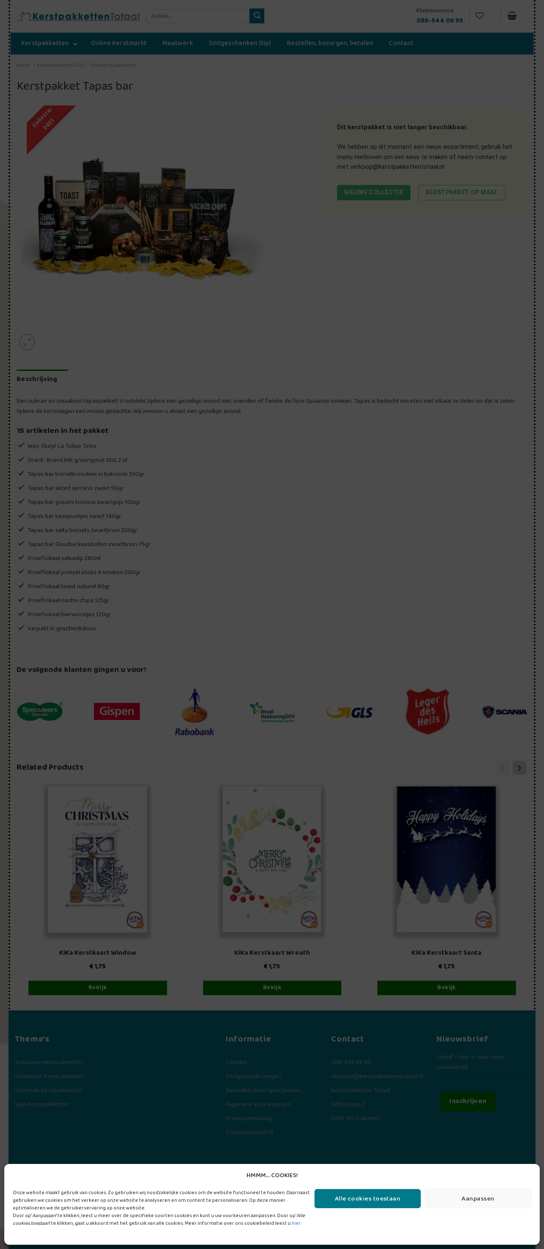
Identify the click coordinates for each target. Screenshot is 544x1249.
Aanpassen (478, 1199)
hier (296, 1223)
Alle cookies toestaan (367, 1199)
